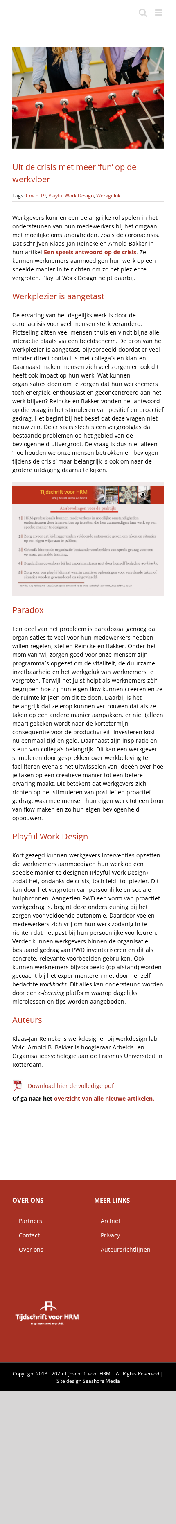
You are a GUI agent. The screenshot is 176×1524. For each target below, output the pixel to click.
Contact (26, 1235)
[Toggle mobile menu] (159, 12)
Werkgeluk (108, 195)
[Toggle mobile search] (143, 12)
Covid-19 (36, 195)
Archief (107, 1221)
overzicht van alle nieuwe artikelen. (104, 1098)
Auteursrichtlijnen (122, 1249)
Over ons (27, 1249)
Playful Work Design (71, 195)
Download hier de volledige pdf (71, 1086)
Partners (27, 1221)
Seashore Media (101, 1380)
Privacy (107, 1235)
